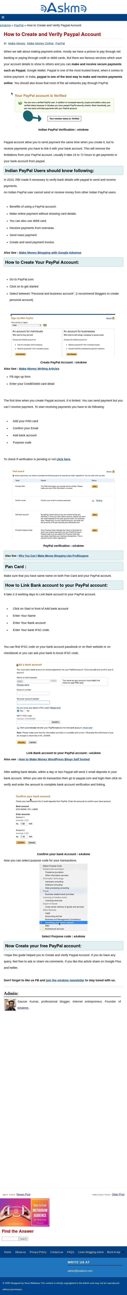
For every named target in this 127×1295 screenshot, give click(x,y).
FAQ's (71, 1252)
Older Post (118, 1194)
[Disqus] (65, 1056)
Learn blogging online (91, 1252)
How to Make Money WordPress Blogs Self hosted (54, 759)
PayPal (18, 25)
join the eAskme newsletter (65, 980)
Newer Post (23, 1194)
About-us (20, 1252)
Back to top (113, 1252)
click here (63, 459)
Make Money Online (40, 43)
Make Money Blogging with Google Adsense (50, 252)
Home (8, 1252)
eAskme (5, 25)
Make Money (17, 43)
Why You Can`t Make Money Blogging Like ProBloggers (53, 556)
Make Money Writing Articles (39, 368)
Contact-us (57, 1252)
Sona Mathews (32, 1283)
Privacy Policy (38, 1252)
